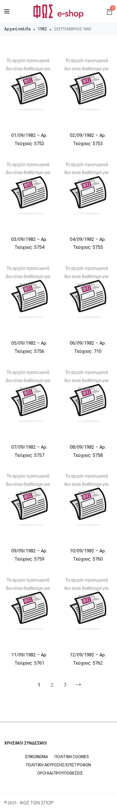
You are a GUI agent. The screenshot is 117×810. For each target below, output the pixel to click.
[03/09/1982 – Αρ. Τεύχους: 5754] (29, 195)
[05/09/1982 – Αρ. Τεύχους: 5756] (29, 299)
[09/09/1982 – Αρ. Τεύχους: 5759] (29, 506)
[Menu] (6, 11)
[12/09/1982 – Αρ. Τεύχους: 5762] (88, 610)
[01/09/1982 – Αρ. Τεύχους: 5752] (29, 91)
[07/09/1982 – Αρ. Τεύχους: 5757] (29, 403)
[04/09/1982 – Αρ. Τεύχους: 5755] (88, 195)
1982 (42, 29)
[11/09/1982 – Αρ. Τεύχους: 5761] (29, 610)
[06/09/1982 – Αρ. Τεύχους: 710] (88, 299)
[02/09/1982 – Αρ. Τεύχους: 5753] (88, 91)
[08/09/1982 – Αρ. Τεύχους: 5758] (88, 403)
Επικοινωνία (36, 756)
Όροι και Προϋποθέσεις (60, 773)
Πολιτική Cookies (72, 756)
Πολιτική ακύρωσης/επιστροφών (58, 765)
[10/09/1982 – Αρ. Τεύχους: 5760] (88, 506)
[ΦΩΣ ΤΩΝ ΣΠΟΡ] (58, 11)
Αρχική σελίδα (17, 29)
